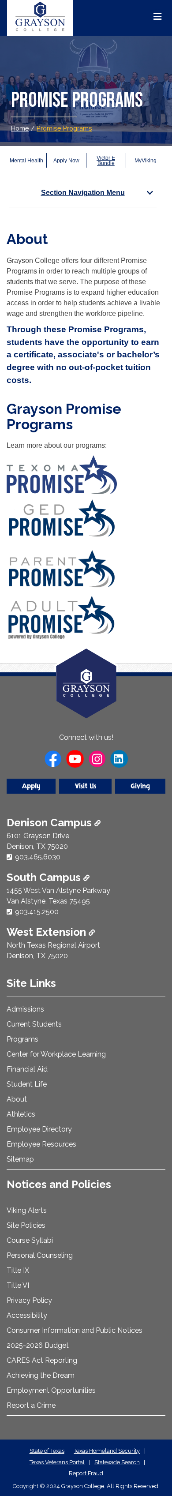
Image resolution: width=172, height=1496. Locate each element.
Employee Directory (39, 1129)
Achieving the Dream (41, 1375)
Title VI (18, 1285)
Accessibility (27, 1315)
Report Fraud (86, 1473)
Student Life (27, 1084)
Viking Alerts (27, 1210)
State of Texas (47, 1450)
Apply (31, 786)
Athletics (21, 1114)
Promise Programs (64, 128)
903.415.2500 (37, 911)
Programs (22, 1039)
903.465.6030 (37, 857)
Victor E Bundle (106, 160)
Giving (140, 786)
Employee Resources (41, 1144)
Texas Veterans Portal (57, 1462)
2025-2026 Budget (38, 1345)
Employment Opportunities (51, 1390)
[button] (151, 1452)
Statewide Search (117, 1462)
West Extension (48, 932)
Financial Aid (27, 1069)
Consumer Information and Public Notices (74, 1330)
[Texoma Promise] (62, 474)
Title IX (18, 1270)
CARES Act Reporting (42, 1360)
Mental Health (26, 160)
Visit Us (85, 786)
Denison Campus (50, 822)
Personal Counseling (40, 1255)
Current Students (34, 1024)
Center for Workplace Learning (56, 1054)
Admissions (25, 1009)
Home (20, 128)
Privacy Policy (29, 1300)
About (17, 1099)
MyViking (146, 160)
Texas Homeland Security (107, 1450)
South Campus (45, 877)
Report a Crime (31, 1405)
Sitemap (20, 1159)
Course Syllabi (30, 1240)
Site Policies (26, 1225)
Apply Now (66, 160)
